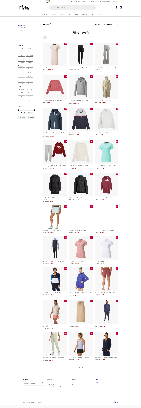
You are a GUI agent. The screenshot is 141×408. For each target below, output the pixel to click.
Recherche (43, 383)
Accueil (19, 21)
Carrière (49, 382)
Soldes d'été (54, 14)
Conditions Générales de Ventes (55, 386)
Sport (93, 14)
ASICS (39, 14)
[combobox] (104, 24)
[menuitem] (36, 1)
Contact (73, 382)
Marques (45, 14)
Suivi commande (75, 386)
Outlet (99, 14)
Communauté (50, 384)
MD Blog (73, 379)
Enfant (76, 14)
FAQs (72, 384)
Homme (62, 14)
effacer (31, 117)
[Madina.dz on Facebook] (97, 380)
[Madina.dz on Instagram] (97, 382)
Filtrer (22, 117)
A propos (49, 379)
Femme (69, 14)
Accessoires (85, 14)
